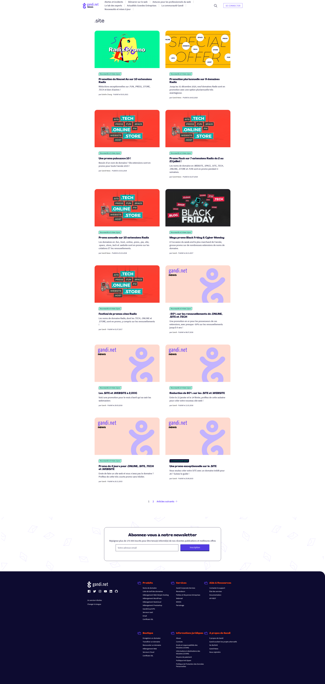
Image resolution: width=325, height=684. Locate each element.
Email (145, 616)
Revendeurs (180, 591)
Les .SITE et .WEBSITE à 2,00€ (118, 393)
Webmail (179, 598)
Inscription (195, 547)
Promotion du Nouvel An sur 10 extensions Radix (125, 81)
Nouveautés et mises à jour (110, 74)
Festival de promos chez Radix (118, 314)
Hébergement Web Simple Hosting (156, 595)
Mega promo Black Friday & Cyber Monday (196, 238)
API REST (212, 598)
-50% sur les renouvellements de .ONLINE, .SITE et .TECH (195, 315)
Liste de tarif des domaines (153, 591)
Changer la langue (94, 604)
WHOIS (178, 602)
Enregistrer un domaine (151, 638)
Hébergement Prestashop (152, 605)
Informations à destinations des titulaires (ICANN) (188, 652)
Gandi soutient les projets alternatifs (223, 642)
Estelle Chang (107, 94)
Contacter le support (217, 588)
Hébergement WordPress (152, 598)
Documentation (215, 595)
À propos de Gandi (216, 638)
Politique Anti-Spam (183, 660)
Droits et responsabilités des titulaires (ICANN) (187, 646)
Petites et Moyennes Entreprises (188, 595)
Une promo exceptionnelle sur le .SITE (193, 466)
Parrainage (180, 605)
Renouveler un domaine (152, 645)
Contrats (179, 642)
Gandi (174, 253)
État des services (215, 591)
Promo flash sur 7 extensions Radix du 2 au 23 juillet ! (196, 160)
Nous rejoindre (215, 652)
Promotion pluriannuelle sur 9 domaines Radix (194, 81)
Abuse (178, 638)
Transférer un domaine (151, 642)
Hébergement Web (150, 649)
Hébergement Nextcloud (152, 602)
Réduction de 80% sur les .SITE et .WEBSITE (197, 393)
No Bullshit (213, 645)
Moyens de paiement (184, 657)
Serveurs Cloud (148, 652)
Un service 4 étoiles (94, 600)
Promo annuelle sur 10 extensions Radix (124, 238)
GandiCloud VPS (149, 609)
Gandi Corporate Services (185, 588)
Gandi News (176, 97)
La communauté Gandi (179, 461)
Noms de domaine (150, 588)
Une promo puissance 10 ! (115, 158)
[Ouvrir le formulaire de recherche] (215, 5)
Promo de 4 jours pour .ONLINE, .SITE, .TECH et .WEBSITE (126, 468)
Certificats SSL (148, 619)
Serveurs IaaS (148, 612)
